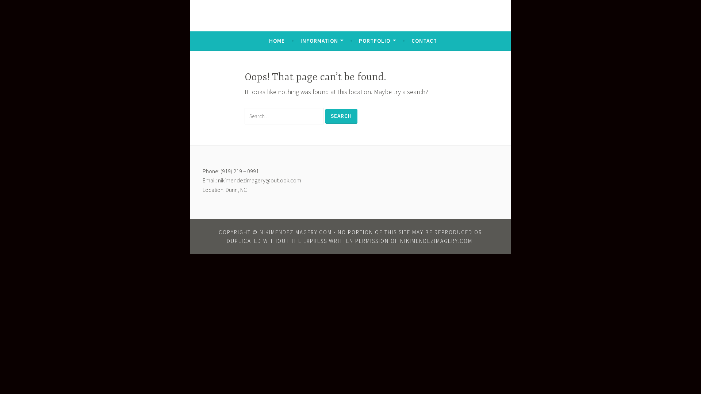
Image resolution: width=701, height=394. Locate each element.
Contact (424, 40)
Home (277, 40)
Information (319, 40)
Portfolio (374, 40)
